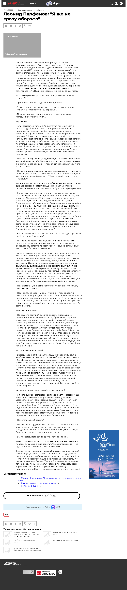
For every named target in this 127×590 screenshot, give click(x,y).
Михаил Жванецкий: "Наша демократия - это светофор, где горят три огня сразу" (26, 534)
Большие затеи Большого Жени (65, 540)
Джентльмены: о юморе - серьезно (39, 483)
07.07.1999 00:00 (9, 10)
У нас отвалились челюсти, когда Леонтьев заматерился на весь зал (27, 549)
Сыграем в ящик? (30, 486)
